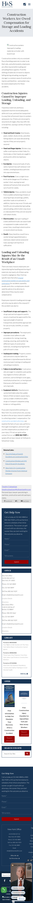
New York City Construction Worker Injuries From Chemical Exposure (16, 470)
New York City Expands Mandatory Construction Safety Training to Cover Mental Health (15, 667)
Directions (5, 602)
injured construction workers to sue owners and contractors (15, 280)
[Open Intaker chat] (13, 902)
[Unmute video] (21, 879)
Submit (16, 562)
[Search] (27, 753)
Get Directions (13, 858)
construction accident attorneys (13, 421)
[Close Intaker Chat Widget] (31, 860)
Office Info (14, 855)
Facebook (8, 501)
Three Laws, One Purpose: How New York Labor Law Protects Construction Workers (15, 657)
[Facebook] (4, 880)
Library (8, 638)
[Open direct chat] (28, 860)
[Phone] (24, 4)
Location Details (7, 598)
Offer (7, 681)
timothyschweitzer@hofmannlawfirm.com (16, 489)
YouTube (26, 501)
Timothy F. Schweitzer (9, 487)
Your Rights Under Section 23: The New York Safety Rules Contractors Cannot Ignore (15, 647)
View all (23, 674)
